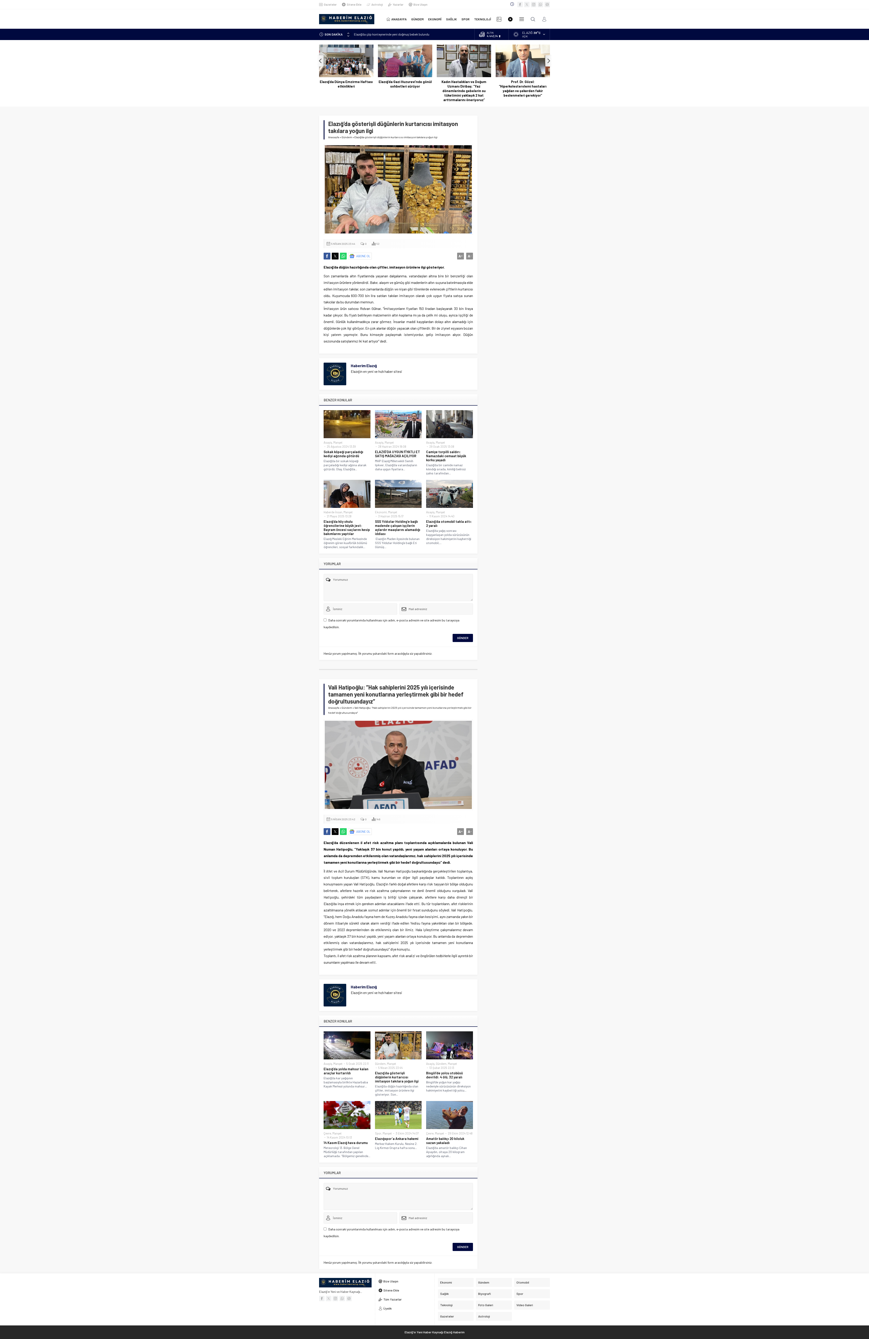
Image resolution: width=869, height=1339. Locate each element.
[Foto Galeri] (499, 19)
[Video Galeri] (510, 19)
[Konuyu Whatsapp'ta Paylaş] (343, 256)
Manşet (337, 442)
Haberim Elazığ (364, 365)
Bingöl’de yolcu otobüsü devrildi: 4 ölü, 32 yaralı (444, 1075)
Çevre (327, 1133)
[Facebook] (520, 4)
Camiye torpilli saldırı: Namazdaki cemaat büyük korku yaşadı (446, 456)
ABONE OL (363, 256)
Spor (378, 1133)
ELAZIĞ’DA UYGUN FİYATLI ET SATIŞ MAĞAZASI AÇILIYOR (397, 454)
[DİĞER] (521, 19)
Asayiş (328, 442)
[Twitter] (527, 4)
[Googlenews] (547, 4)
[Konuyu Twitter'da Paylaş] (335, 256)
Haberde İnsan (333, 512)
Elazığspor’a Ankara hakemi (396, 1139)
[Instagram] (533, 4)
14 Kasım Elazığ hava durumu (346, 1143)
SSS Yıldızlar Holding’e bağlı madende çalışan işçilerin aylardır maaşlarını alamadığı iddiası (397, 527)
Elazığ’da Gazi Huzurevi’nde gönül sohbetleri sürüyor (346, 84)
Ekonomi (381, 512)
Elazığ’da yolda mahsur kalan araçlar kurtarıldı (346, 1071)
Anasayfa (333, 137)
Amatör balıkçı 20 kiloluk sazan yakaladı (445, 1141)
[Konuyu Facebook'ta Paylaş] (327, 256)
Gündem (346, 137)
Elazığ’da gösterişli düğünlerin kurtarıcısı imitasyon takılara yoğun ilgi (397, 1077)
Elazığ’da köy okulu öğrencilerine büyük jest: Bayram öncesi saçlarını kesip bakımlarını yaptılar (347, 527)
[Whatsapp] (540, 4)
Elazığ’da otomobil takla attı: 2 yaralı (449, 523)
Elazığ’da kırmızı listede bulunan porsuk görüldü (523, 84)
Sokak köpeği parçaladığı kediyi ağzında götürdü (343, 454)
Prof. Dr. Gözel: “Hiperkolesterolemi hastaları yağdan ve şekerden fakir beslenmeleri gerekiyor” (464, 88)
